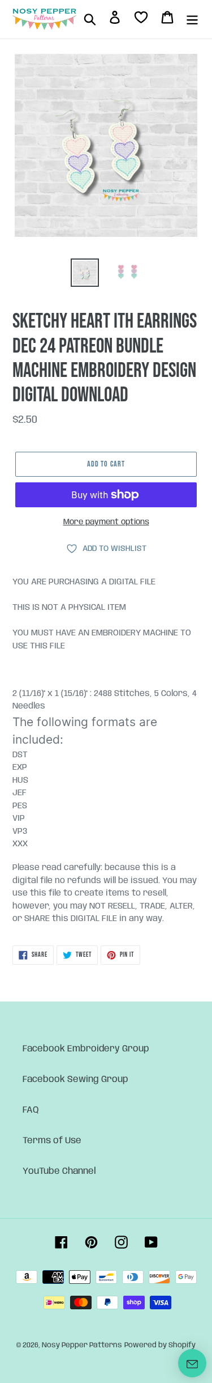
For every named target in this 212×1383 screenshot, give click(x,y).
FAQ (31, 1110)
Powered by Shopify (160, 1345)
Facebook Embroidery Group (86, 1049)
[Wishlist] (141, 19)
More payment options (106, 522)
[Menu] (192, 19)
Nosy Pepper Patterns (82, 1345)
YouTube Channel (59, 1171)
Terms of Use (52, 1141)
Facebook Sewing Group (75, 1079)
